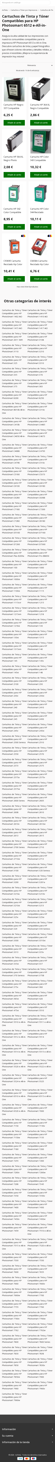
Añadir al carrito (14, 123)
